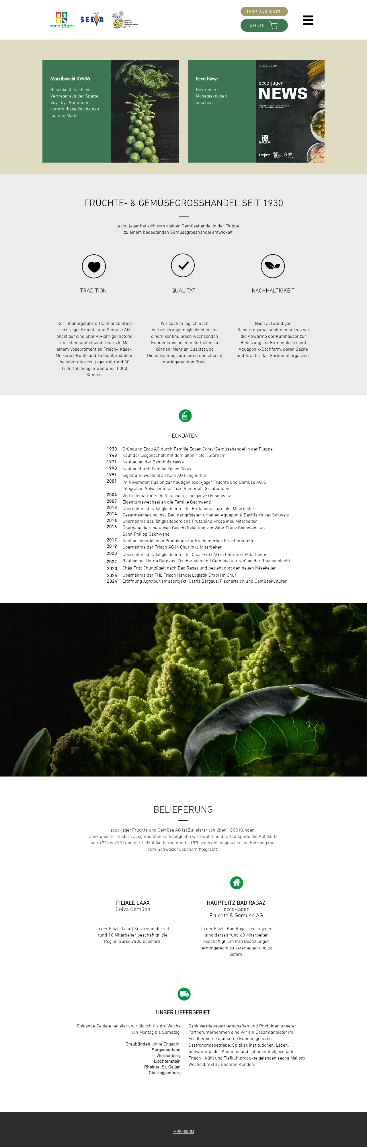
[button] (308, 20)
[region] (110, 111)
